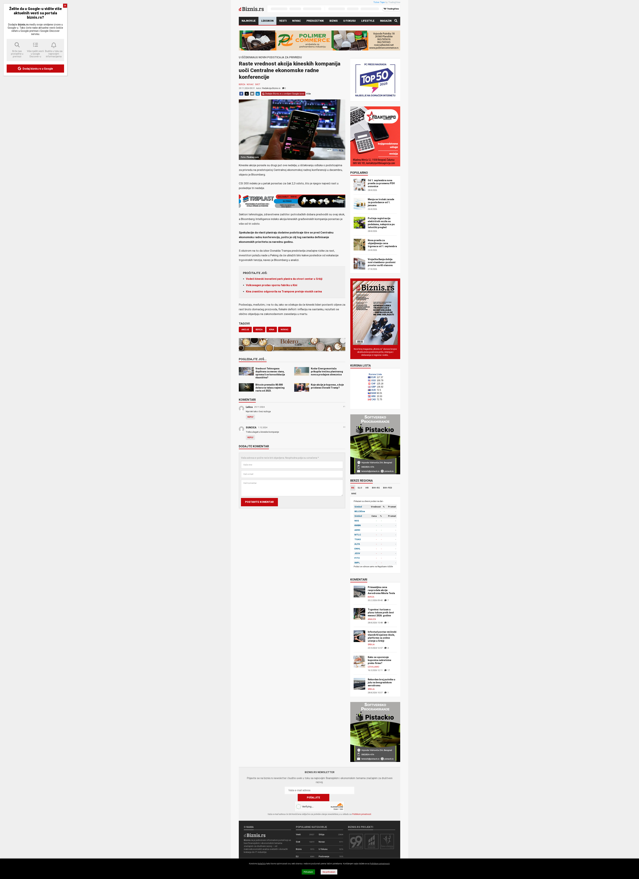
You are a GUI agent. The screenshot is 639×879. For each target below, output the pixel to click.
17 (388, 670)
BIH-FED (387, 487)
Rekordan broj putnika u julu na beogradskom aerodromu (381, 682)
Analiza (372, 619)
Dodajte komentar (254, 446)
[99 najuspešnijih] (356, 841)
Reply (250, 417)
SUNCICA (251, 427)
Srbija (371, 644)
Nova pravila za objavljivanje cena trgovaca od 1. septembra (382, 243)
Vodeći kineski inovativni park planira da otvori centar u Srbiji (284, 278)
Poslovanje (324, 856)
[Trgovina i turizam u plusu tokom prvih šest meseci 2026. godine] (359, 613)
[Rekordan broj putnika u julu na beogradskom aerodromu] (359, 683)
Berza (242, 84)
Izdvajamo (373, 667)
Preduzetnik (315, 20)
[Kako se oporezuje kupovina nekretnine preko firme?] (359, 661)
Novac (296, 20)
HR (367, 487)
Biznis (333, 20)
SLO (360, 487)
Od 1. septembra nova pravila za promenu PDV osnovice (381, 183)
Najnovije (249, 20)
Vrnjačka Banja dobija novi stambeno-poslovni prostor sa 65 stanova (381, 262)
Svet (257, 84)
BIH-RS (376, 487)
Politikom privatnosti (361, 814)
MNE (353, 493)
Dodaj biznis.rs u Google (37, 68)
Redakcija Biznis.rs (271, 88)
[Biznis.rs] (254, 835)
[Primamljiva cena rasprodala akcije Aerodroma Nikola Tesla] (359, 591)
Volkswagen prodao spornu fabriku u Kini (271, 285)
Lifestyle (367, 20)
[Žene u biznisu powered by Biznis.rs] (387, 841)
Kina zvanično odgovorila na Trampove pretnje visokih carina (284, 291)
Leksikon (267, 20)
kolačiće (262, 864)
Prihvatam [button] (308, 872)
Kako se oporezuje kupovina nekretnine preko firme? (379, 660)
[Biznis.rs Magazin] (375, 312)
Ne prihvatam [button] (329, 872)
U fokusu (349, 20)
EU (297, 856)
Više (308, 93)
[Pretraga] (396, 21)
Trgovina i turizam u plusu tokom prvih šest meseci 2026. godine (381, 612)
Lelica (249, 407)
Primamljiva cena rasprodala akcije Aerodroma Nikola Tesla (381, 590)
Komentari (247, 399)
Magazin (386, 20)
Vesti (283, 20)
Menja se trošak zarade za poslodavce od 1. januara (381, 202)
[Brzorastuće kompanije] (371, 841)
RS (352, 487)
